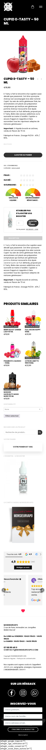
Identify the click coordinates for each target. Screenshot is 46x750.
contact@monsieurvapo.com (21, 649)
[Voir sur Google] (9, 580)
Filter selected (11, 416)
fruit (20, 263)
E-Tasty (7, 245)
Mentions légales (9, 658)
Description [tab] (14, 238)
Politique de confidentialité (26, 658)
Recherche (40, 432)
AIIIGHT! (23, 669)
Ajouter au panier (23, 155)
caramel (7, 263)
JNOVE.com (8, 667)
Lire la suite (9, 305)
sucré (13, 263)
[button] (4, 590)
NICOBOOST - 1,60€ (32, 229)
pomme (7, 260)
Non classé (16, 168)
